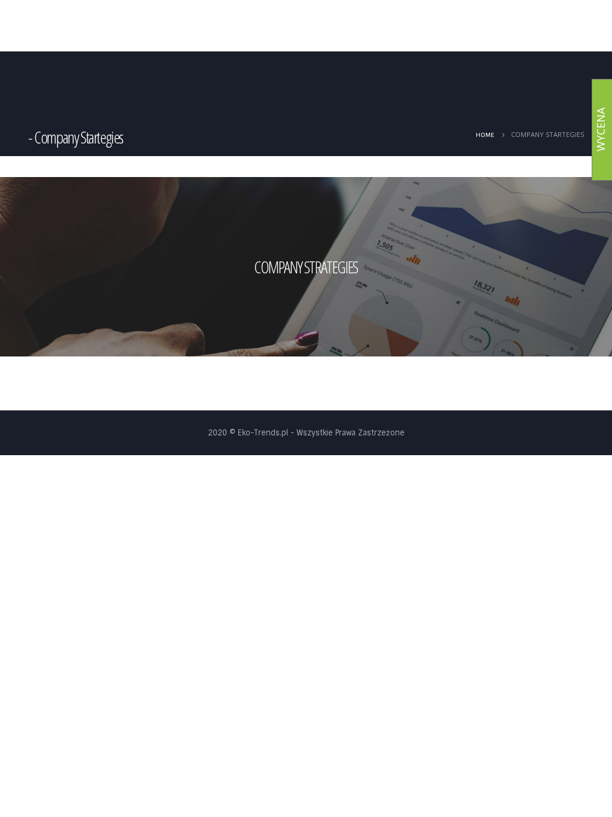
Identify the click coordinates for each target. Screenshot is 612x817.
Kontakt (562, 27)
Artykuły (281, 27)
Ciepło (519, 27)
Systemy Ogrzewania (403, 27)
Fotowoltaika (332, 27)
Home (239, 27)
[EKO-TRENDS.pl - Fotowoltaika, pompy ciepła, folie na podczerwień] (108, 27)
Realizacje (475, 27)
